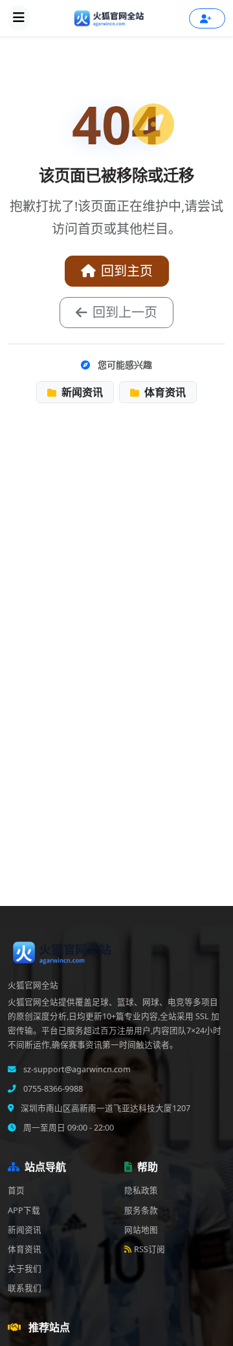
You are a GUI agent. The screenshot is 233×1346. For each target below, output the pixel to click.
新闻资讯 (81, 392)
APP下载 (24, 1210)
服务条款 (141, 1210)
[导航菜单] (19, 18)
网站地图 (141, 1229)
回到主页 (127, 271)
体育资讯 (164, 392)
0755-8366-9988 (52, 1088)
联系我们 (24, 1288)
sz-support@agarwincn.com (76, 1069)
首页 (16, 1190)
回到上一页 (125, 312)
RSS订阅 (149, 1249)
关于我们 (24, 1268)
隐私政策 (141, 1190)
